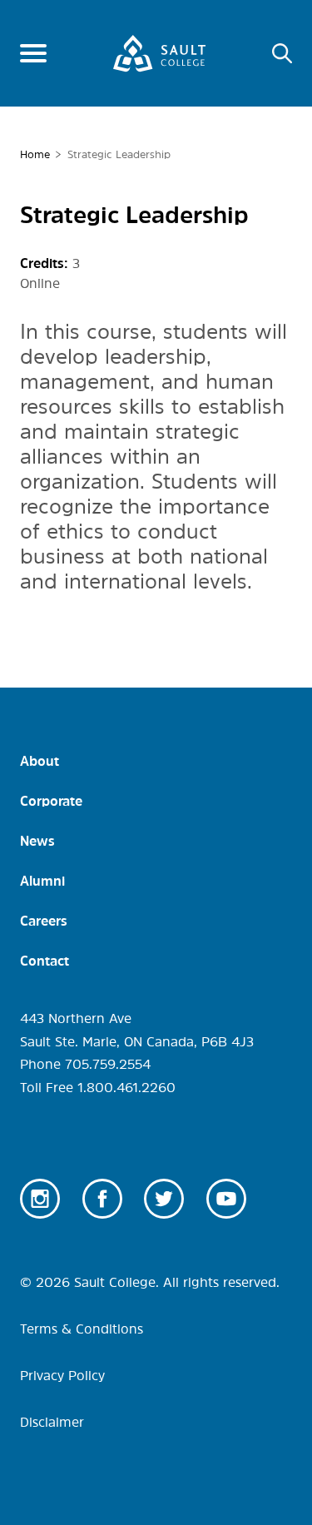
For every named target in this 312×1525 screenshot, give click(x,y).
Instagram (40, 1199)
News (37, 840)
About (39, 760)
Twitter (164, 1199)
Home (35, 154)
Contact (44, 960)
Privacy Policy (62, 1375)
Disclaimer (52, 1421)
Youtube (226, 1199)
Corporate (51, 800)
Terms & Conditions (81, 1328)
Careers (43, 920)
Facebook (102, 1199)
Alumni (42, 880)
